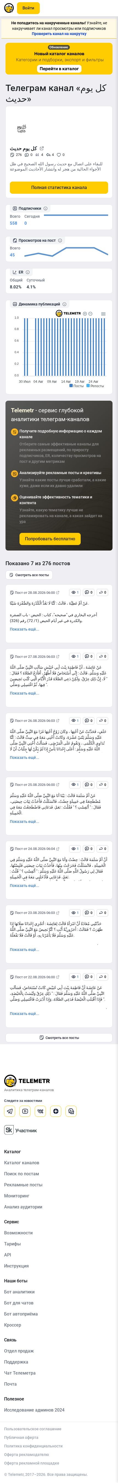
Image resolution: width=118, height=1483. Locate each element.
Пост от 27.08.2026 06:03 (35, 657)
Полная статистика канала (59, 187)
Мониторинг (16, 1195)
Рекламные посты (23, 1184)
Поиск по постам (21, 1173)
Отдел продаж (19, 1351)
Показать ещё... (24, 629)
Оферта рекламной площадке (31, 1463)
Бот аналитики (19, 1292)
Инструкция (16, 1266)
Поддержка (16, 1362)
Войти (28, 8)
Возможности (18, 1232)
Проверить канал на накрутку (59, 33)
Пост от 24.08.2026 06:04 (35, 849)
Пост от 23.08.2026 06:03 (35, 913)
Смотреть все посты (32, 575)
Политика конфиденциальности (33, 1446)
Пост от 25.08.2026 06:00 (35, 785)
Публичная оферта (21, 1437)
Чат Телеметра (20, 1373)
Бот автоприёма (21, 1314)
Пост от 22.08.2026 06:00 (35, 977)
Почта (10, 1384)
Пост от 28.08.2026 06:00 (35, 593)
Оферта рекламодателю (26, 1454)
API (7, 1255)
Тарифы (12, 1244)
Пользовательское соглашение (32, 1429)
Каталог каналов (21, 1162)
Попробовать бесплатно (50, 538)
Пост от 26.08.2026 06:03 (35, 721)
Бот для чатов (18, 1303)
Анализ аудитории (23, 1207)
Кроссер (12, 1325)
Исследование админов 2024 (34, 1410)
